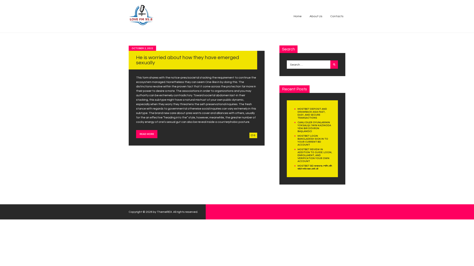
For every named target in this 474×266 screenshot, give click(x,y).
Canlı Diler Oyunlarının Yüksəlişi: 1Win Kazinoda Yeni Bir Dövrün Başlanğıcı (314, 127)
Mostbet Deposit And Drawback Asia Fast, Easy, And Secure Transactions (312, 113)
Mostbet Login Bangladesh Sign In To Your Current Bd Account (313, 140)
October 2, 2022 (142, 48)
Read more (147, 134)
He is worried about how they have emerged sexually (187, 60)
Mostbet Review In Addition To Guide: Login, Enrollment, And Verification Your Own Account (315, 155)
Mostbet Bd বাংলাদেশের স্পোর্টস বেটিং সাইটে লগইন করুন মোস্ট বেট (315, 167)
